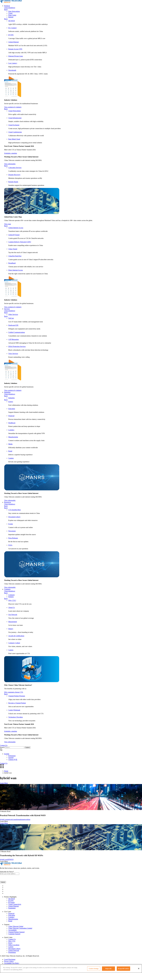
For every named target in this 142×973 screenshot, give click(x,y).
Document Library (14, 517)
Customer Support (14, 934)
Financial (11, 416)
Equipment (11, 908)
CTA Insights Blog (14, 510)
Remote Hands (13, 182)
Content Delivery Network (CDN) (19, 242)
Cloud (10, 13)
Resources (7, 502)
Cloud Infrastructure (15, 118)
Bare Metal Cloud (14, 139)
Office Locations (13, 945)
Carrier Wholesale (14, 710)
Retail (10, 451)
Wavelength (12, 70)
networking (26, 819)
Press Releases (13, 538)
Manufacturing (13, 437)
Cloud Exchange (13, 125)
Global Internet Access (15, 228)
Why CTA (11, 941)
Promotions (12, 952)
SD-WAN (11, 21)
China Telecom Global (15, 926)
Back (6, 9)
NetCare (11, 318)
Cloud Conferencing (15, 132)
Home (6, 771)
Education (11, 409)
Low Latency (12, 63)
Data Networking (14, 11)
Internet (10, 17)
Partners (11, 597)
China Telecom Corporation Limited (20, 928)
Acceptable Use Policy (11, 963)
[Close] (138, 968)
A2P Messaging (13, 339)
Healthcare (11, 423)
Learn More (4, 783)
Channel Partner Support (16, 932)
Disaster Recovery (14, 175)
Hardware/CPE (13, 325)
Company (7, 589)
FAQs (10, 545)
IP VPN (11, 35)
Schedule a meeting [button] (10, 153)
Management (12, 622)
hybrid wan (3, 819)
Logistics (11, 430)
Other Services (13, 314)
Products (7, 6)
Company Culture (14, 643)
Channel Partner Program (16, 696)
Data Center (12, 15)
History (10, 629)
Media (10, 444)
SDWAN (10, 859)
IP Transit (11, 902)
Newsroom (12, 531)
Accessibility (12, 930)
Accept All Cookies (123, 968)
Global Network (13, 950)
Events (10, 524)
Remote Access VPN (15, 49)
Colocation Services (14, 167)
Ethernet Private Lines (15, 56)
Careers (10, 650)
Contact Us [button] (3, 745)
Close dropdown (9, 8)
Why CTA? (12, 600)
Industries (7, 392)
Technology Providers (15, 717)
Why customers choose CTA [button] (13, 692)
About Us (11, 607)
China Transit (12, 249)
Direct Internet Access (15, 270)
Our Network (12, 614)
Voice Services (13, 353)
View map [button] (7, 224)
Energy (10, 401)
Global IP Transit (13, 235)
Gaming (11, 458)
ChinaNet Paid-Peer (14, 256)
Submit (27, 747)
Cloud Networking (14, 111)
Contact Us (12, 939)
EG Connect (12, 28)
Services (7, 309)
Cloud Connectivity (14, 904)
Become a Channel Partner (17, 703)
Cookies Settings (94, 968)
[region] (71, 968)
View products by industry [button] (13, 107)
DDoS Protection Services (17, 346)
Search (2, 747)
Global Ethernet (13, 42)
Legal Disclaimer (9, 959)
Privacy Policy (9, 961)
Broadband (12, 263)
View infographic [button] (10, 164)
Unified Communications (16, 332)
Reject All (108, 968)
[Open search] (1, 750)
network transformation (15, 819)
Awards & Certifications (16, 636)
